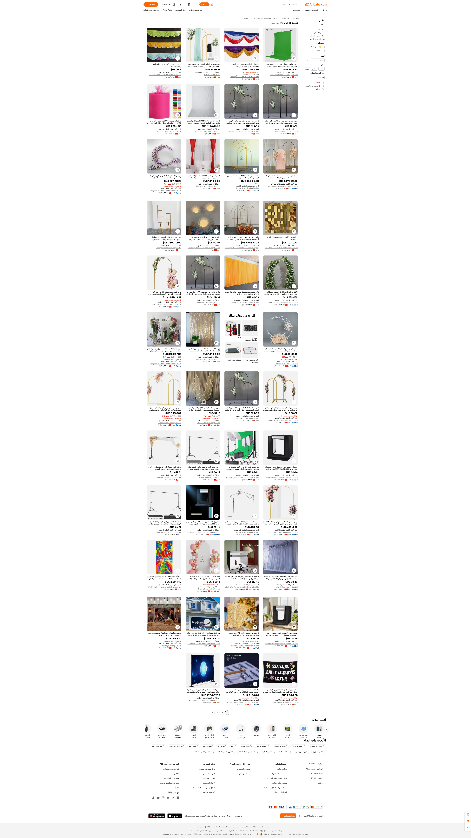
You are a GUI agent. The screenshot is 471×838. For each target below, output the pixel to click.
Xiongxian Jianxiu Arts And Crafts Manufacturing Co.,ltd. (280, 248)
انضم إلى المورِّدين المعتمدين (169, 783)
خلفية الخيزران (317, 752)
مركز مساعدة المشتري (207, 769)
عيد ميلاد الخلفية (267, 752)
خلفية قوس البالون (316, 746)
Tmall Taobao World (223, 827)
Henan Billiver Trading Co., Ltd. (247, 188)
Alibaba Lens (313, 816)
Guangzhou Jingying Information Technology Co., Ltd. (241, 477)
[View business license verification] (257, 834)
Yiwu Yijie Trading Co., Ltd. (171, 646)
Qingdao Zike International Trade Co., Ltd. (165, 191)
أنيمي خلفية (192, 746)
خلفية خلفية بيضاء (262, 746)
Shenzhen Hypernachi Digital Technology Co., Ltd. (241, 131)
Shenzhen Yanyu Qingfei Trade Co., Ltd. (283, 302)
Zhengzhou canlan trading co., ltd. (168, 248)
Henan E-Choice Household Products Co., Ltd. (164, 75)
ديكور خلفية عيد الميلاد (225, 752)
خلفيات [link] (246, 18)
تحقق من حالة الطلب (171, 778)
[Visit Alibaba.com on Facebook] (177, 797)
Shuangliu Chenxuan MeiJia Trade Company (242, 248)
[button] (211, 4)
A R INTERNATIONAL (212, 75)
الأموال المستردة (209, 783)
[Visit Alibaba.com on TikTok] (153, 797)
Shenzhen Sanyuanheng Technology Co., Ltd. (242, 702)
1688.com (210, 827)
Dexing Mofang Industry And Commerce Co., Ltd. (203, 644)
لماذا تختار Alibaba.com (314, 769)
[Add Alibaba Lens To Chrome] (288, 815)
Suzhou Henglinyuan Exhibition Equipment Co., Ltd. (203, 700)
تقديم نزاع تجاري (209, 778)
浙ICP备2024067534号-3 (298, 834)
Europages (271, 827)
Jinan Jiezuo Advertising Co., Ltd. (285, 702)
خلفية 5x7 (221, 746)
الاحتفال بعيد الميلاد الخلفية (247, 752)
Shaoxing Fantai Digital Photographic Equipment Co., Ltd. (280, 477)
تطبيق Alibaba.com (192, 816)
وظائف (320, 783)
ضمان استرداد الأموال (279, 774)
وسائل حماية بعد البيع (279, 783)
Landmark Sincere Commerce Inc (168, 477)
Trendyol (261, 827)
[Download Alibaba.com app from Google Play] (156, 815)
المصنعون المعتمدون (243, 769)
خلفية (232, 746)
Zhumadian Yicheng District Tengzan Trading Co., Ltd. (203, 248)
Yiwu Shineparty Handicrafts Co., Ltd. (245, 646)
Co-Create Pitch (316, 774)
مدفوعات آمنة (282, 769)
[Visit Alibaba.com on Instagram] (163, 797)
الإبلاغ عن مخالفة (209, 792)
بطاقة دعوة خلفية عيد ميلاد (203, 752)
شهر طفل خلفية (157, 746)
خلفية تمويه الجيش (297, 746)
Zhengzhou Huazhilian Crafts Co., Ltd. (244, 77)
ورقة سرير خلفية (300, 752)
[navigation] (313, 366)
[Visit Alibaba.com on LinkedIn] (172, 797)
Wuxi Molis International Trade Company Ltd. (164, 587)
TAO (254, 827)
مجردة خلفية (207, 746)
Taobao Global (245, 827)
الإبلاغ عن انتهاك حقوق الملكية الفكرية (201, 788)
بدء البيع (176, 774)
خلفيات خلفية (245, 746)
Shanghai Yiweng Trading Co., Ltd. (168, 131)
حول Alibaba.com (316, 764)
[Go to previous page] (232, 713)
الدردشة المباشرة (209, 774)
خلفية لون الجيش (279, 746)
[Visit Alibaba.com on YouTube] (158, 797)
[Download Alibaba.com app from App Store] (174, 815)
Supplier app (232, 816)
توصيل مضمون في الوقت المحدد (275, 778)
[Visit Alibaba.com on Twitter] (168, 797)
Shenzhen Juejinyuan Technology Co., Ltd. (282, 532)
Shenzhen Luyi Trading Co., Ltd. (286, 131)
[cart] (181, 5)
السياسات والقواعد (280, 792)
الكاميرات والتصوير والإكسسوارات (265, 18)
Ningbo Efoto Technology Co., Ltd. (207, 131)
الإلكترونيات (285, 18)
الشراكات (175, 788)
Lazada (235, 827)
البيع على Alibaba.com (171, 769)
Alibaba (296, 18)
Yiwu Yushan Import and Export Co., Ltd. (283, 186)
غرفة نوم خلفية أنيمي (175, 746)
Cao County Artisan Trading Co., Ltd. (284, 75)
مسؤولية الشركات (316, 778)
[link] (468, 814)
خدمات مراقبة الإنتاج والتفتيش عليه (274, 788)
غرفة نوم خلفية (283, 752)
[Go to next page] (212, 713)
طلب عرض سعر (245, 774)
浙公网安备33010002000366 (275, 834)
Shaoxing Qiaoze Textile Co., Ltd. (208, 186)
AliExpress (200, 827)
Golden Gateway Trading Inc (209, 477)
